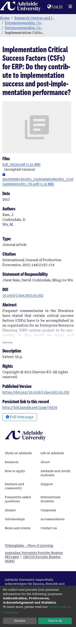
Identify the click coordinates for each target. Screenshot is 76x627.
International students (50, 499)
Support (47, 484)
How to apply (15, 471)
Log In (57, 6)
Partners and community (14, 486)
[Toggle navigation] (70, 6)
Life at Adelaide (52, 453)
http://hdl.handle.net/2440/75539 (29, 408)
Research (11, 462)
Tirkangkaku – (29, 545)
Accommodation (53, 519)
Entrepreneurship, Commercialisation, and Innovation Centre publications (25, 28)
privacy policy (59, 606)
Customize (11, 612)
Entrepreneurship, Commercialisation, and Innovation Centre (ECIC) (25, 23)
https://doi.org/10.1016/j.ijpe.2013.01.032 (35, 392)
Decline (19, 620)
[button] (49, 6)
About (45, 462)
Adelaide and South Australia (55, 473)
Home (5, 18)
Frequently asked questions (18, 499)
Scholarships (15, 519)
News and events (17, 528)
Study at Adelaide (18, 453)
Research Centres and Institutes (34, 18)
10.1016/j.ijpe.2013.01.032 (22, 295)
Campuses (48, 510)
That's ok (55, 620)
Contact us (49, 528)
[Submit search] (44, 6)
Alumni (10, 510)
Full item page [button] (21, 417)
